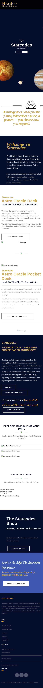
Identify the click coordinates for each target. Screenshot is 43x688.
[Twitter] (21, 675)
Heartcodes (8, 452)
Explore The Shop (18, 548)
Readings (7, 442)
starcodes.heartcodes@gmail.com (10, 665)
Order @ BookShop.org (14, 392)
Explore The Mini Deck (17, 316)
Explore (8, 387)
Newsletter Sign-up (16, 583)
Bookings (4, 636)
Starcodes (7, 447)
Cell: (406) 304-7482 (6, 658)
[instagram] (26, 675)
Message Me (5, 640)
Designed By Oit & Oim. (30, 682)
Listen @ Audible (13, 410)
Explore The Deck (15, 237)
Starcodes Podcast (7, 629)
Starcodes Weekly (6, 626)
